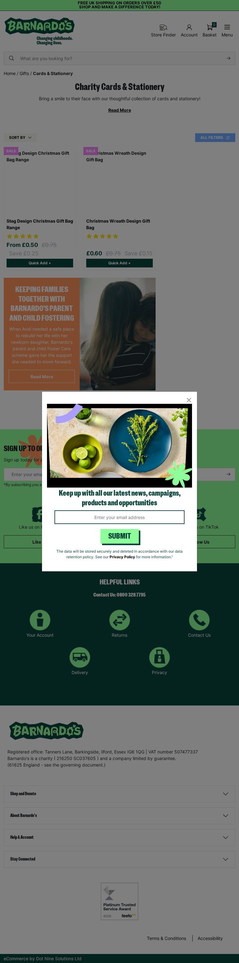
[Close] (188, 400)
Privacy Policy (122, 557)
